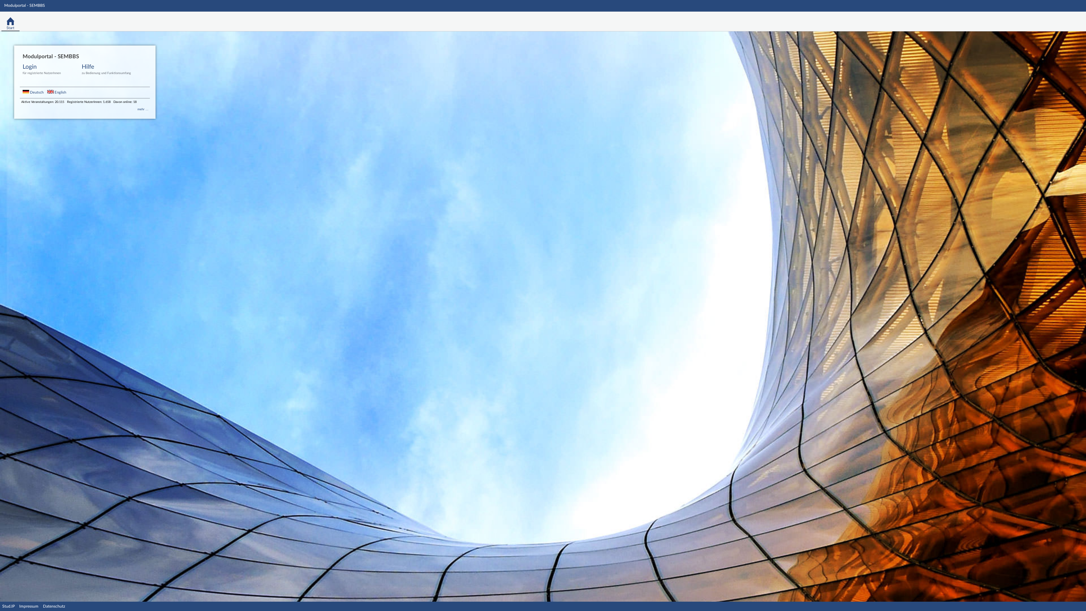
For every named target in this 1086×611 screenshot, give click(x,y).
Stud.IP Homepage (1064, 19)
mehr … (142, 109)
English (60, 92)
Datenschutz (54, 606)
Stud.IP (8, 606)
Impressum (28, 606)
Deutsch (36, 92)
